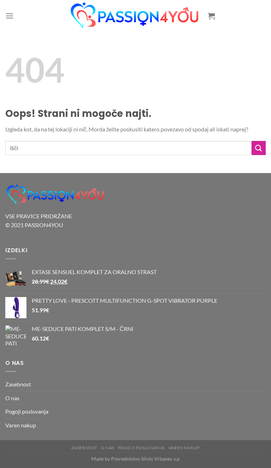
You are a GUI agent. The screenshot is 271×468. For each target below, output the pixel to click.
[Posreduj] (259, 148)
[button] (9, 15)
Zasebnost (18, 384)
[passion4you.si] (135, 15)
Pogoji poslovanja (26, 411)
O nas (12, 398)
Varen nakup (20, 425)
